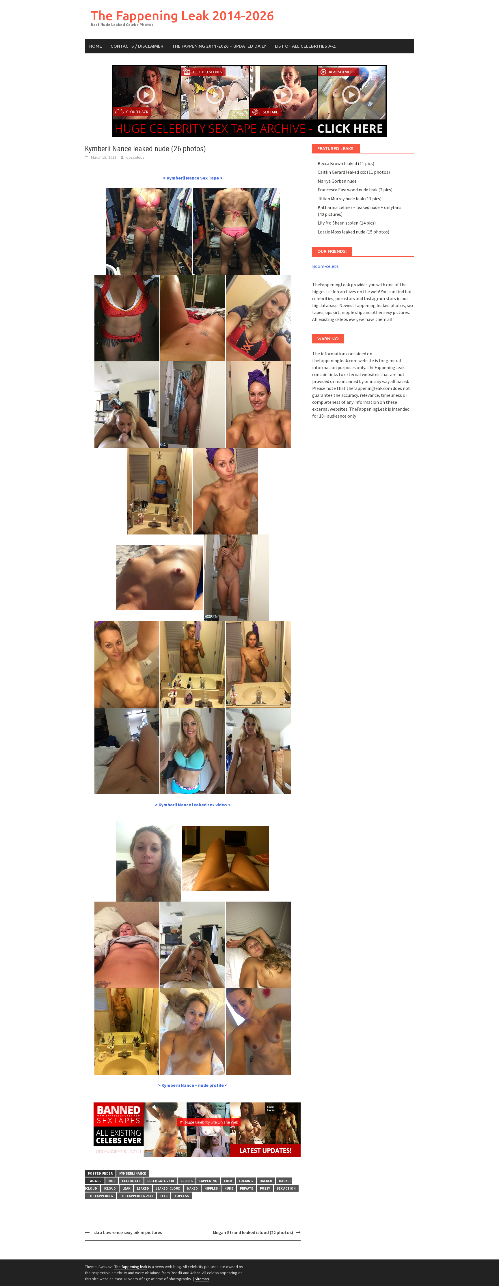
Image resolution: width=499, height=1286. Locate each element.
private (246, 1188)
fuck (228, 1181)
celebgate (131, 1181)
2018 (111, 1181)
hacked (266, 1181)
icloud (110, 1188)
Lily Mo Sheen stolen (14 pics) (347, 223)
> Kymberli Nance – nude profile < (192, 1085)
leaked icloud (168, 1188)
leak (126, 1188)
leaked (143, 1188)
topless (181, 1196)
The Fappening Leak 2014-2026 (182, 15)
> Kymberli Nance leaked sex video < (192, 805)
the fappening (100, 1196)
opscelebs (135, 157)
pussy (265, 1188)
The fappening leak (130, 1266)
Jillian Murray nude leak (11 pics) (349, 198)
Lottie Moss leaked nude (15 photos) (353, 232)
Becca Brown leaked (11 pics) (346, 163)
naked (192, 1188)
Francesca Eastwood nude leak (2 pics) (355, 189)
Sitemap (202, 1278)
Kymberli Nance (132, 1173)
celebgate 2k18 (160, 1181)
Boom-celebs (325, 266)
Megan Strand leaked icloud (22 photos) (253, 1232)
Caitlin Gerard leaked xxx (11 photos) (354, 172)
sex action (286, 1188)
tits (163, 1196)
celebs (186, 1181)
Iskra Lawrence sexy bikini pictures (127, 1232)
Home (95, 46)
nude (228, 1188)
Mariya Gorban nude (337, 181)
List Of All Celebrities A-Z (305, 46)
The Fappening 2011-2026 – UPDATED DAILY (219, 46)
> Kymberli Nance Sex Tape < (192, 178)
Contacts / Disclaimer (137, 46)
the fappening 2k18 (136, 1196)
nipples (211, 1188)
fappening (208, 1181)
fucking (246, 1181)
